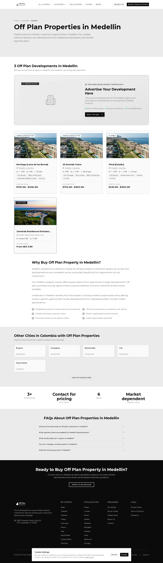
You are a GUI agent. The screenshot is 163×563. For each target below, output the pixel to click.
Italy (62, 531)
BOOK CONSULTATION (138, 4)
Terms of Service (137, 511)
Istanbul (87, 531)
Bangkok (87, 527)
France (63, 527)
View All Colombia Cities (81, 378)
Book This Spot (93, 115)
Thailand (64, 511)
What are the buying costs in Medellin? (55, 450)
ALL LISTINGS (44, 4)
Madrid (86, 519)
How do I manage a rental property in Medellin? (58, 444)
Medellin (22, 168)
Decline (114, 555)
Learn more (89, 557)
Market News (113, 515)
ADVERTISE (119, 4)
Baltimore (88, 539)
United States (66, 539)
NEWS (98, 4)
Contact (111, 523)
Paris (86, 535)
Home (16, 21)
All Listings (112, 507)
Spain (63, 507)
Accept (124, 555)
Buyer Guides (113, 511)
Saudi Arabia (65, 535)
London (87, 511)
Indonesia (64, 523)
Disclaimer (135, 515)
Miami (86, 515)
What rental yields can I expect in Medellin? (56, 438)
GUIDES (88, 4)
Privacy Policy (136, 507)
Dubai (86, 507)
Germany (64, 543)
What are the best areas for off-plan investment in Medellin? (63, 427)
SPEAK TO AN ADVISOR (81, 485)
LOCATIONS (59, 4)
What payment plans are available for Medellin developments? (64, 432)
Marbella (87, 523)
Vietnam (64, 515)
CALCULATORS (75, 4)
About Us (111, 519)
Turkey (63, 519)
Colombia (25, 21)
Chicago (87, 543)
